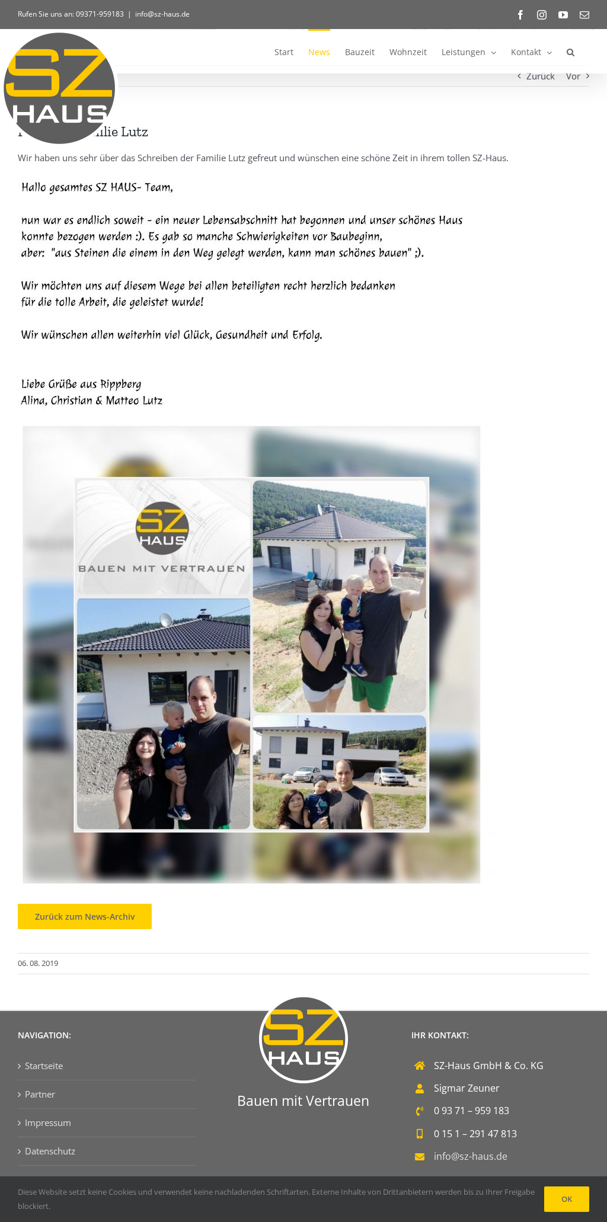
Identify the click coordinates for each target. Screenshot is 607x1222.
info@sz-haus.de (162, 14)
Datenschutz (50, 1151)
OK (566, 1199)
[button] (570, 51)
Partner (40, 1094)
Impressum (48, 1122)
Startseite (44, 1065)
